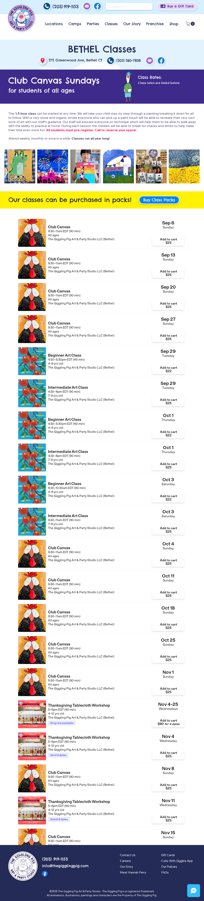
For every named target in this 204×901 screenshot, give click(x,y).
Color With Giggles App (177, 861)
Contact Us (127, 855)
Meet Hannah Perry (133, 872)
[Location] (43, 61)
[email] (47, 6)
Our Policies (169, 867)
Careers (125, 861)
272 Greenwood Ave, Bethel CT (75, 60)
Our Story (126, 867)
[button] (54, 23)
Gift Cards (168, 855)
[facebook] (97, 6)
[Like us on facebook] (161, 61)
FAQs (165, 872)
